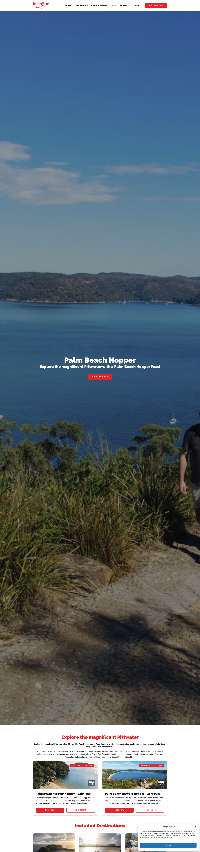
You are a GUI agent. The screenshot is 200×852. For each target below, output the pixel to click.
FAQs (114, 5)
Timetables (67, 5)
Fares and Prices (82, 5)
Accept (168, 845)
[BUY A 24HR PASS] (100, 370)
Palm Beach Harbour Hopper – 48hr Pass (132, 793)
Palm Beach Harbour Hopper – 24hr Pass (63, 793)
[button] (195, 827)
